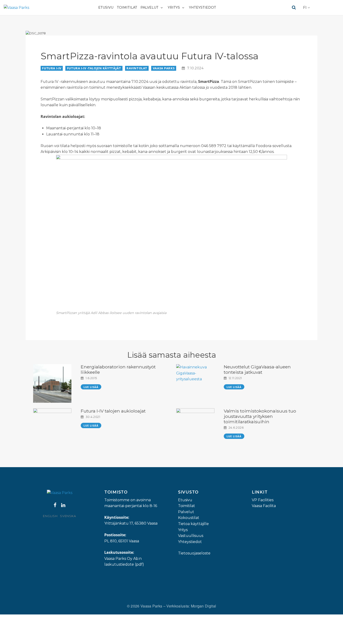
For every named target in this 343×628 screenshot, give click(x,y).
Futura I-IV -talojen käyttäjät (94, 68)
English (50, 516)
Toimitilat (127, 7)
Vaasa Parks (164, 68)
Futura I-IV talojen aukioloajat (113, 411)
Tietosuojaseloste (194, 553)
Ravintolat (136, 68)
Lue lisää (91, 387)
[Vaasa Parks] (16, 7)
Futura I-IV (51, 68)
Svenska (68, 516)
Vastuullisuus (190, 535)
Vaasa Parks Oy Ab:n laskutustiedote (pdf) (124, 561)
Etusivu (105, 7)
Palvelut (149, 7)
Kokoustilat (188, 517)
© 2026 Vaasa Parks (145, 606)
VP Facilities (262, 500)
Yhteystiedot (202, 7)
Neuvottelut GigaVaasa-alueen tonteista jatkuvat (257, 369)
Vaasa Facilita (264, 506)
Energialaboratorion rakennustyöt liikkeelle (118, 369)
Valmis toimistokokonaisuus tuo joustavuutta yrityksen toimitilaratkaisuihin (260, 416)
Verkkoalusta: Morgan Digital (191, 606)
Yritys (174, 7)
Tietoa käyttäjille (193, 524)
